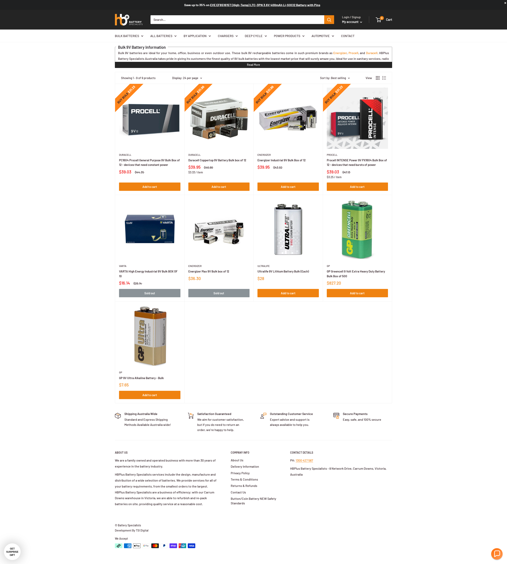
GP (328, 266)
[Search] (329, 19)
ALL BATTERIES (161, 36)
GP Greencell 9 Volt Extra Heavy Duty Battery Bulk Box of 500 (356, 274)
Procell (353, 53)
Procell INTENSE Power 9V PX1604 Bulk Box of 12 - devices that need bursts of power (357, 162)
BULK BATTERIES (127, 36)
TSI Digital (142, 530)
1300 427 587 (304, 460)
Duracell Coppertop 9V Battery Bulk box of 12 (217, 160)
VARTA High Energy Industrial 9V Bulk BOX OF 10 (148, 274)
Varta (122, 266)
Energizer (340, 53)
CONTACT (348, 36)
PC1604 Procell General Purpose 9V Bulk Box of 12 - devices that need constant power (149, 162)
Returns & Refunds (244, 486)
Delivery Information (245, 466)
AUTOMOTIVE (321, 36)
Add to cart (149, 186)
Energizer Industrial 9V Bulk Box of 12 (281, 160)
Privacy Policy (240, 473)
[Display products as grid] (377, 78)
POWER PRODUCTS (287, 36)
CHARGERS (225, 36)
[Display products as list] (384, 78)
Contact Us (238, 492)
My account (350, 22)
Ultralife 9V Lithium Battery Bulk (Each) (283, 271)
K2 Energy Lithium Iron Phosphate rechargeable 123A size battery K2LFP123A (265, 5)
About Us (237, 460)
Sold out (149, 293)
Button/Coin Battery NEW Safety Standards (253, 501)
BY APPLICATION (195, 36)
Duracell (371, 53)
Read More (253, 64)
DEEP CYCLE (254, 36)
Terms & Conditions (244, 479)
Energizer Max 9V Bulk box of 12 (208, 271)
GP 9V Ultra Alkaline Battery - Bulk (141, 378)
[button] (497, 554)
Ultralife (263, 266)
